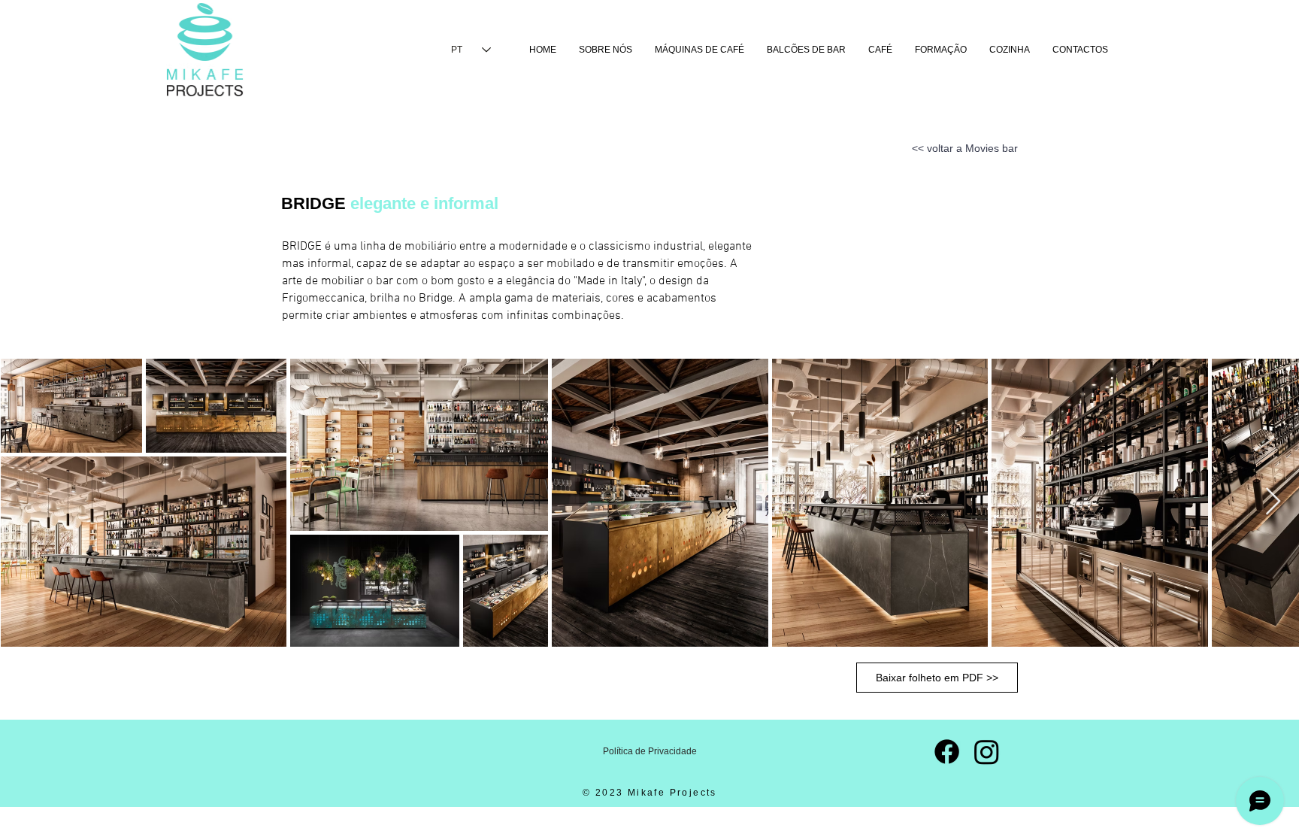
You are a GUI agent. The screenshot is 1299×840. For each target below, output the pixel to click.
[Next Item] (1273, 502)
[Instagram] (986, 751)
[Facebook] (947, 751)
